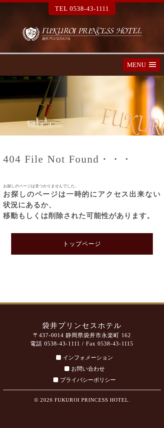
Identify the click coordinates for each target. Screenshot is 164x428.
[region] (82, 105)
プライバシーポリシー (88, 380)
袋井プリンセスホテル (82, 34)
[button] (141, 64)
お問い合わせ (88, 369)
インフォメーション (88, 358)
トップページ (82, 244)
